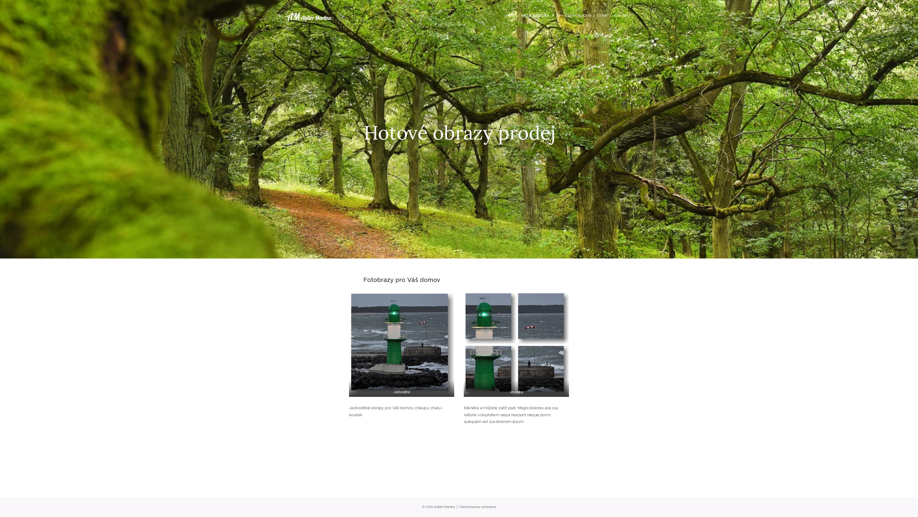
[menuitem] (511, 16)
